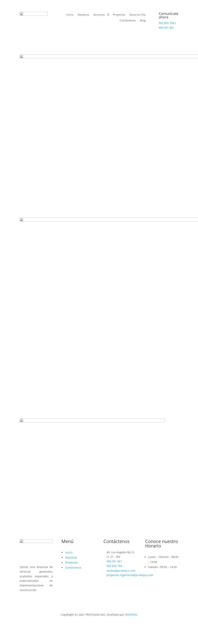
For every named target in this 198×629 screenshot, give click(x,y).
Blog (143, 20)
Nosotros (83, 14)
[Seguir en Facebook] (23, 600)
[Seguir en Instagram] (30, 600)
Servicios (99, 14)
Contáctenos (128, 20)
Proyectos (119, 14)
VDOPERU (131, 614)
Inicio (69, 14)
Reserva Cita (138, 14)
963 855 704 (166, 23)
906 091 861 (166, 27)
